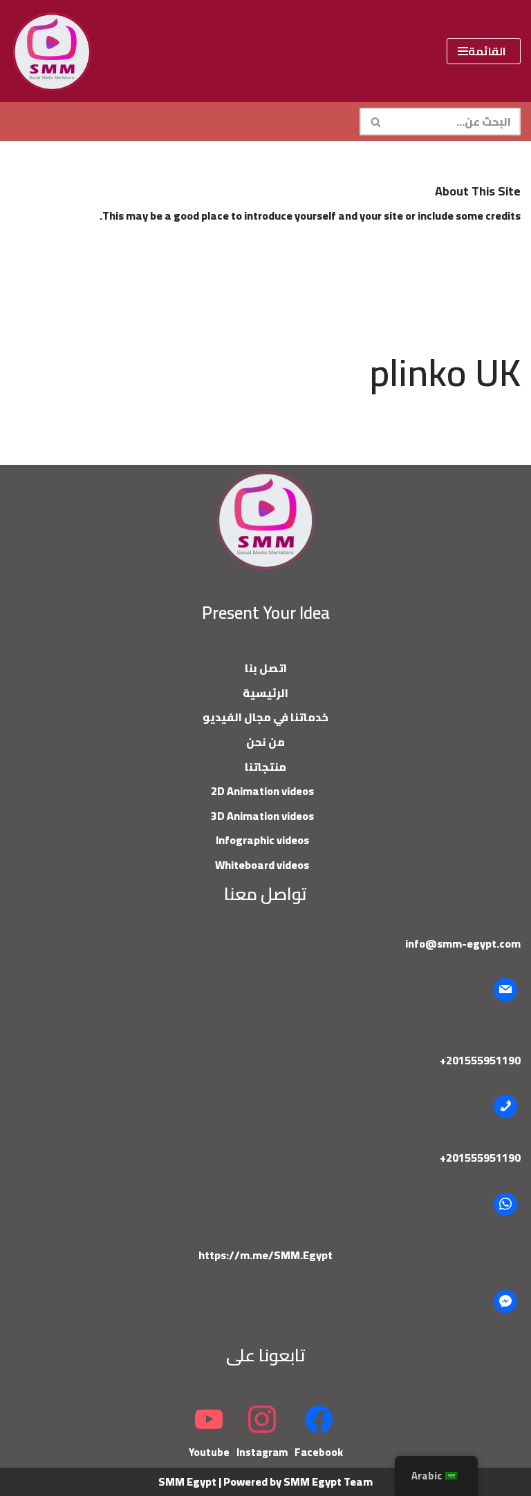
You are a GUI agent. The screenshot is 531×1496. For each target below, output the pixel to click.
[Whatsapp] (505, 1204)
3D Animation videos (262, 815)
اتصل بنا (266, 668)
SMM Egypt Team (328, 1481)
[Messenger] (505, 1302)
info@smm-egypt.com (463, 943)
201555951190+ (480, 1060)
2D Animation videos (262, 790)
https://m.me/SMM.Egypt (265, 1255)
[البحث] (375, 121)
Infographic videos (262, 839)
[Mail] (505, 990)
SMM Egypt (187, 1481)
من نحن (265, 741)
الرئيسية (265, 692)
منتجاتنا (265, 766)
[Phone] (505, 1106)
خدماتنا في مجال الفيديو (265, 717)
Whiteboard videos (262, 864)
